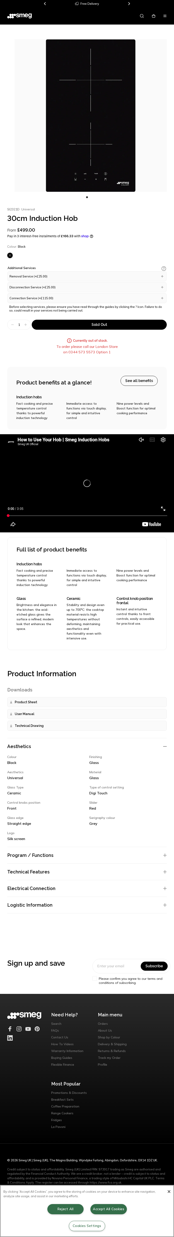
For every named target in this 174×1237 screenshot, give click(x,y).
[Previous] (45, 3)
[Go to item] (87, 197)
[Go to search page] (142, 16)
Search (56, 1024)
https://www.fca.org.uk (105, 1182)
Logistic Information (30, 905)
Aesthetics (19, 746)
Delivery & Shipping (112, 1044)
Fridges (56, 1120)
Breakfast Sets (62, 1099)
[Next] (129, 3)
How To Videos (62, 1044)
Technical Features (28, 872)
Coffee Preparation (65, 1106)
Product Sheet (26, 702)
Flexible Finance (62, 1064)
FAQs (55, 1030)
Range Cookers (62, 1113)
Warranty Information (67, 1051)
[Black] (10, 255)
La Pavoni (58, 1127)
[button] (164, 268)
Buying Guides (61, 1058)
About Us (105, 1030)
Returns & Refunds (112, 1051)
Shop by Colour (109, 1037)
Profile (102, 1064)
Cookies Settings (87, 1226)
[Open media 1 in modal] (90, 115)
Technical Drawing (29, 726)
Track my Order (109, 1058)
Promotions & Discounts (69, 1093)
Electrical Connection (31, 888)
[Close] (169, 1192)
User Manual (24, 714)
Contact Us (59, 1037)
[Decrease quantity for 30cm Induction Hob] (11, 324)
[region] (87, 1211)
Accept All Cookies (108, 1209)
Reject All (65, 1209)
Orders (103, 1024)
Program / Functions (30, 855)
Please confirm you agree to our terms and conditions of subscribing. (130, 981)
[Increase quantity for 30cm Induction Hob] (26, 324)
